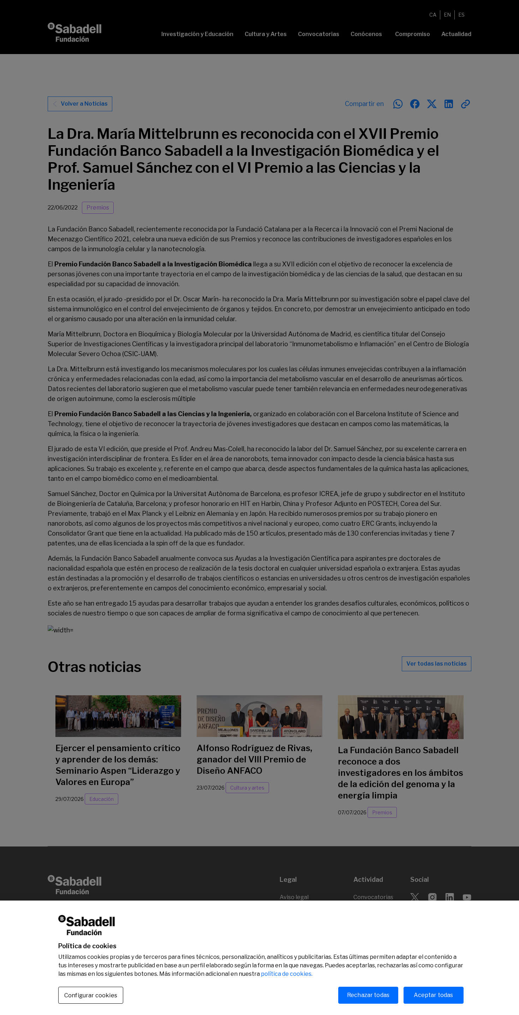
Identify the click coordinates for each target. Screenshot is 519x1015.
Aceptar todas (433, 995)
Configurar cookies (90, 995)
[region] (259, 958)
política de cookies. (286, 973)
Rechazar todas (368, 995)
